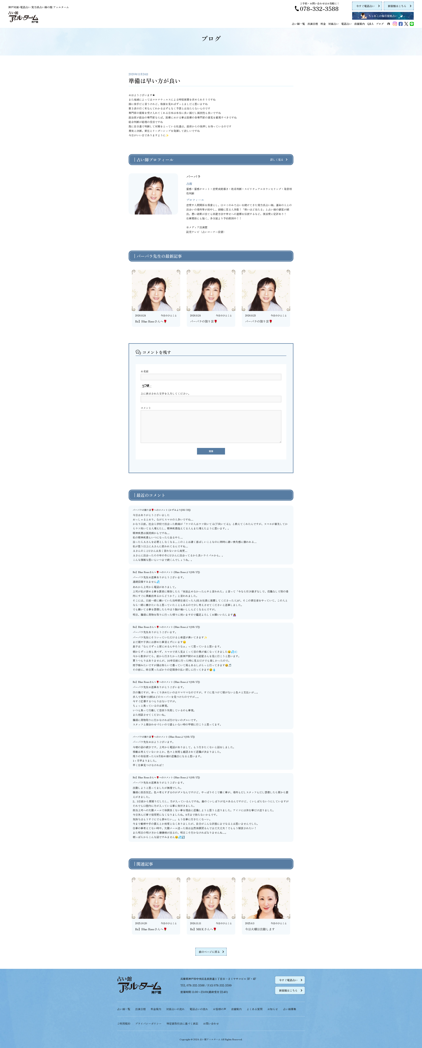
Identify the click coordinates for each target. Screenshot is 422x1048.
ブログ (380, 24)
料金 (323, 24)
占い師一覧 (298, 24)
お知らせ (272, 1009)
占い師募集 (289, 1009)
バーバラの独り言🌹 (143, 509)
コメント (146, 408)
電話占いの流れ (199, 1009)
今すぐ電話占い (365, 6)
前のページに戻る (209, 952)
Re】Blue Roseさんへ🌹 (146, 572)
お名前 (145, 371)
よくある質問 (254, 1009)
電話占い (346, 24)
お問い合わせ (211, 1023)
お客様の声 (219, 1009)
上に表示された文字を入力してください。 (166, 393)
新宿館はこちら (397, 6)
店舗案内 (359, 24)
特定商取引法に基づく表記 (182, 1023)
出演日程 (312, 24)
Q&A (370, 24)
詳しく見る (276, 159)
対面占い (333, 24)
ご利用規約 (123, 1023)
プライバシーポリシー (148, 1023)
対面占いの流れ (175, 1009)
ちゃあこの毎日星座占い (382, 16)
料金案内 (156, 1009)
